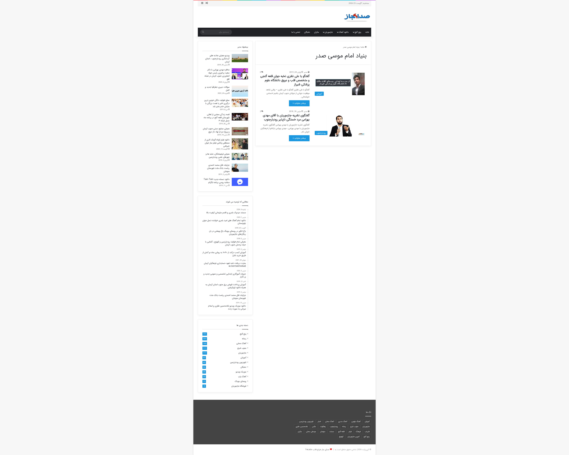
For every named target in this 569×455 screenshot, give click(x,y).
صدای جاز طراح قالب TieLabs (317, 449)
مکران (316, 32)
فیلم (350, 431)
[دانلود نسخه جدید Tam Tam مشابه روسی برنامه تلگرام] (240, 182)
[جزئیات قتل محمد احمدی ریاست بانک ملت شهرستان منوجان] (240, 168)
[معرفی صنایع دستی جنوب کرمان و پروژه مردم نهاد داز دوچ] (240, 131)
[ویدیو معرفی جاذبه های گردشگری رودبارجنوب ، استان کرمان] (240, 58)
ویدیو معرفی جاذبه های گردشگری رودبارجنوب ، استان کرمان (217, 58)
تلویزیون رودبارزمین (238, 362)
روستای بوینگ (240, 381)
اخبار (319, 421)
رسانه (244, 338)
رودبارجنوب (334, 426)
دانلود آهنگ (344, 32)
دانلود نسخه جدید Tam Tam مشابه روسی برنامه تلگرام (217, 181)
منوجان (322, 431)
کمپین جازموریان (353, 436)
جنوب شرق (241, 348)
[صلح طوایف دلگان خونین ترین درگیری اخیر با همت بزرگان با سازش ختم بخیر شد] (240, 103)
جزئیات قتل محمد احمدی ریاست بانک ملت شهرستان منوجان (218, 168)
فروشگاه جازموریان (238, 386)
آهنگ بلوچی (356, 421)
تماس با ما (295, 32)
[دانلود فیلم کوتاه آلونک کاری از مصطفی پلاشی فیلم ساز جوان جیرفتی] (240, 143)
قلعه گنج (341, 431)
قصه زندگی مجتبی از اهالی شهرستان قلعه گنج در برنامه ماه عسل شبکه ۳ (217, 117)
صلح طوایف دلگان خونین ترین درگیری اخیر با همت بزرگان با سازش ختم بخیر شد (217, 103)
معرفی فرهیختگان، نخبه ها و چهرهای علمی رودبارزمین (218, 155)
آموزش (243, 357)
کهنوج (341, 436)
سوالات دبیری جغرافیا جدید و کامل (217, 88)
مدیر (305, 72)
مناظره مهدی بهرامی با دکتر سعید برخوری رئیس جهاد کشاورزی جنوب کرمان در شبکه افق (217, 74)
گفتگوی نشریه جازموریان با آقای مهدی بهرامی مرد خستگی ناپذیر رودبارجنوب (286, 117)
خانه (367, 32)
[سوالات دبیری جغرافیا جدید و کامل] (240, 91)
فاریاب (367, 431)
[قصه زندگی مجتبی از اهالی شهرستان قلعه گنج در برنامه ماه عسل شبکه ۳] (240, 117)
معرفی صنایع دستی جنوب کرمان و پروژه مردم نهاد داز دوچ (216, 130)
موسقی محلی (311, 431)
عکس (314, 426)
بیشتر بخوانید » (299, 103)
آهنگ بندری (342, 421)
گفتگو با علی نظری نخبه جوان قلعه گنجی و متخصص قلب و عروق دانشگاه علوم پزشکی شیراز (285, 80)
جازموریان (329, 32)
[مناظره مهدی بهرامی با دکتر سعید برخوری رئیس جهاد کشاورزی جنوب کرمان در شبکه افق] (240, 73)
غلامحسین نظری (302, 426)
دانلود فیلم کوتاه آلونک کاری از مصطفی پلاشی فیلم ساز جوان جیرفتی (217, 143)
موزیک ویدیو (241, 371)
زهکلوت (323, 426)
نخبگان (307, 32)
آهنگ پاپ (242, 376)
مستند (331, 431)
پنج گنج (358, 32)
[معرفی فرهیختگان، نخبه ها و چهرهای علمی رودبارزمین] (240, 157)
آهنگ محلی (241, 343)
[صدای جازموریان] (357, 17)
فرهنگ (358, 431)
